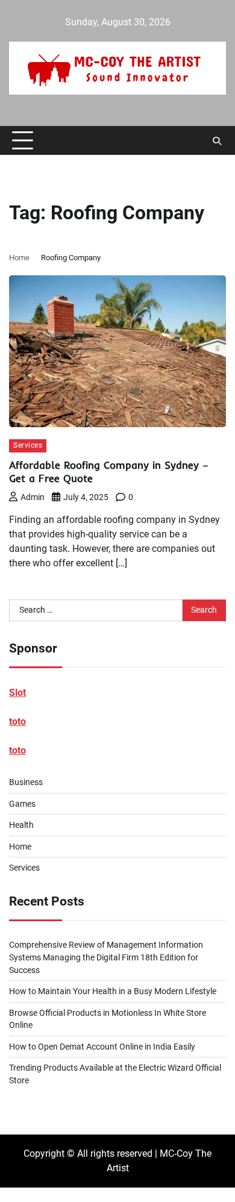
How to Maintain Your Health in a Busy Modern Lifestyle (112, 991)
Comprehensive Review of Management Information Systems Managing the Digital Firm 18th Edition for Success (106, 957)
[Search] (217, 141)
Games (22, 804)
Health (21, 825)
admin (32, 497)
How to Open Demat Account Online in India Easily (102, 1046)
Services (27, 445)
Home (20, 846)
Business (26, 782)
